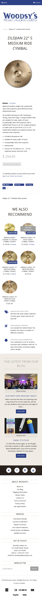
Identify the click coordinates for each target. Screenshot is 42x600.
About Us (20, 486)
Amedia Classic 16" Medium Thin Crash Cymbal (9, 299)
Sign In (5, 176)
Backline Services (20, 533)
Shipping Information (20, 492)
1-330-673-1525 (23, 553)
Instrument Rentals (20, 519)
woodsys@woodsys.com (23, 555)
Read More (21, 411)
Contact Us (20, 498)
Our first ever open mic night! (21, 396)
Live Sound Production (20, 527)
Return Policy (20, 495)
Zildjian (12, 103)
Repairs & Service (20, 524)
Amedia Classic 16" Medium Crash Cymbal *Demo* (28, 269)
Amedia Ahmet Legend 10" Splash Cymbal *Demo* (9, 240)
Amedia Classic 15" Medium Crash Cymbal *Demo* (9, 269)
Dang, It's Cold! (21, 440)
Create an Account (15, 176)
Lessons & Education (20, 522)
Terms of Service (20, 501)
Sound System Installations (20, 530)
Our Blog (20, 489)
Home (5, 29)
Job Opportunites (20, 506)
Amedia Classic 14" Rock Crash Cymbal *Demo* (28, 240)
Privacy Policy (20, 503)
